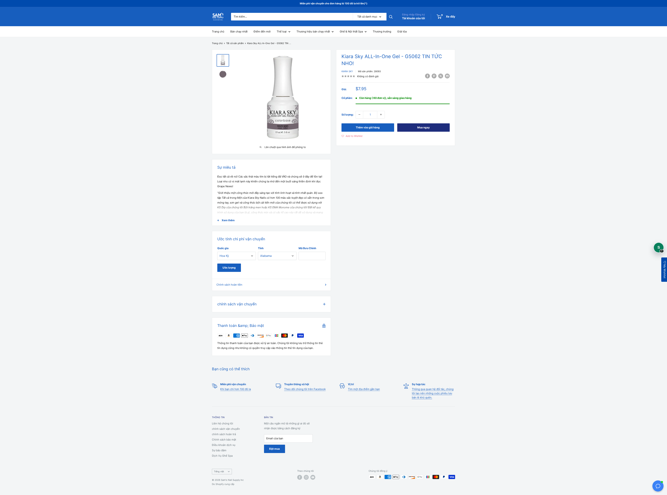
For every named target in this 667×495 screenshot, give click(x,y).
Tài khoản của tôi (413, 18)
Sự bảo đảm (219, 450)
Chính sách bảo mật (224, 439)
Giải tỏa (402, 31)
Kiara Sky (347, 71)
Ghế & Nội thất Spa (351, 31)
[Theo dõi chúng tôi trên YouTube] (312, 477)
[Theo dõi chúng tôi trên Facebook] (299, 477)
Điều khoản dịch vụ (223, 445)
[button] (352, 136)
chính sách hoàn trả (224, 434)
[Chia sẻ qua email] (447, 75)
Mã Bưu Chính (307, 248)
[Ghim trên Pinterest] (434, 75)
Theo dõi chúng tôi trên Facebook (305, 389)
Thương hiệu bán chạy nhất (313, 31)
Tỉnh (260, 248)
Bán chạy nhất (239, 31)
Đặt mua (274, 448)
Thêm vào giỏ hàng (368, 127)
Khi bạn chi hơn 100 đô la (235, 389)
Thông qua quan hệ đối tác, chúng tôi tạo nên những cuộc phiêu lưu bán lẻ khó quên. (433, 393)
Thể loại (282, 31)
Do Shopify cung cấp (223, 484)
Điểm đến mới (262, 31)
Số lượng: (347, 114)
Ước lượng (229, 267)
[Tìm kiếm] (390, 16)
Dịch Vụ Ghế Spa (222, 455)
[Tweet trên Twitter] (440, 75)
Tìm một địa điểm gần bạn (364, 389)
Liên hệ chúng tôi (222, 423)
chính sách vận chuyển (226, 428)
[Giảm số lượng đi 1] (359, 114)
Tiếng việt (219, 471)
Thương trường (382, 31)
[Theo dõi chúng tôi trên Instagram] (306, 477)
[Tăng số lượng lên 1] (381, 114)
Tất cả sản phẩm (235, 43)
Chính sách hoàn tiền (229, 284)
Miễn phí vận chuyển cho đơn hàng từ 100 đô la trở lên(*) (333, 3)
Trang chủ (218, 31)
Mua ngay (423, 127)
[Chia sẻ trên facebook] (427, 75)
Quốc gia (223, 248)
